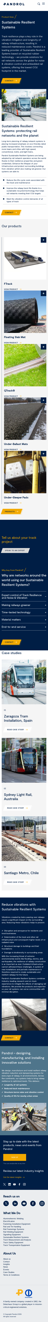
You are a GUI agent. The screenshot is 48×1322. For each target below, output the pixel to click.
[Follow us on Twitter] (6, 1203)
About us (7, 1259)
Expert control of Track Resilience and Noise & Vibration (22, 596)
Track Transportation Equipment (16, 1245)
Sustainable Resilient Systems (16, 1237)
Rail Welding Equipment (13, 1232)
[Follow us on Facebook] (33, 1203)
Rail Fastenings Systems (13, 1229)
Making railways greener (16, 605)
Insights (6, 1264)
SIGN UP (14, 1157)
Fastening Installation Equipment (16, 1224)
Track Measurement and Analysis (17, 1240)
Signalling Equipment (12, 1235)
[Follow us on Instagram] (42, 1203)
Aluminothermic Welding (13, 1219)
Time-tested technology (16, 612)
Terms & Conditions (11, 1275)
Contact (6, 1262)
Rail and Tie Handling (12, 1227)
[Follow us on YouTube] (24, 1203)
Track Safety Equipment (13, 1242)
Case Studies (8, 1272)
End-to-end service (14, 626)
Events (6, 1270)
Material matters (11, 619)
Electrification (9, 1221)
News (5, 1267)
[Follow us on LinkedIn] (15, 1203)
